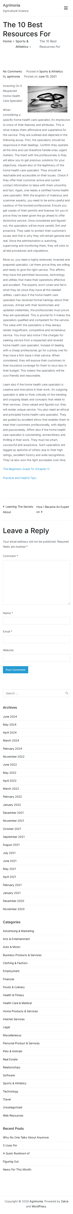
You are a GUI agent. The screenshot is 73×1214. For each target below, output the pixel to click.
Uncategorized (12, 1107)
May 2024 (9, 724)
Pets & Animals (12, 1051)
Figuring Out (11, 1161)
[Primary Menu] (66, 8)
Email (7, 631)
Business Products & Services (22, 955)
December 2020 (13, 900)
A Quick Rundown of (16, 1153)
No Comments (12, 71)
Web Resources (13, 1115)
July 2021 (9, 853)
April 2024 (10, 732)
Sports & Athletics (51, 71)
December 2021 (13, 812)
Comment (10, 556)
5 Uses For (10, 1145)
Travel (7, 1099)
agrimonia (13, 76)
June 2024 (10, 716)
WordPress (39, 1206)
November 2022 (14, 756)
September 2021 (14, 836)
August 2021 (11, 844)
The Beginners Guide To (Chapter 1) (26, 469)
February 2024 (12, 748)
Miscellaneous (12, 1035)
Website (8, 650)
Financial (8, 979)
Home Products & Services (20, 1011)
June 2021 (10, 860)
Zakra (64, 1201)
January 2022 (12, 804)
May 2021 (9, 868)
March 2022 (11, 788)
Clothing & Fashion (15, 963)
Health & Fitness (13, 995)
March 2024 (11, 740)
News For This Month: (17, 1169)
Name (8, 613)
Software (9, 1075)
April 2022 (10, 780)
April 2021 (9, 876)
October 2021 (12, 828)
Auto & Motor (11, 947)
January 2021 (12, 893)
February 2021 (12, 885)
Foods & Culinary (14, 987)
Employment (11, 971)
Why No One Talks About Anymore (26, 1137)
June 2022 (10, 764)
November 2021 (13, 820)
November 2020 (14, 909)
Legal (6, 1027)
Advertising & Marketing (18, 931)
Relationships (11, 1067)
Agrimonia (11, 5)
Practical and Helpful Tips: (20, 478)
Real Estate (10, 1059)
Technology (10, 1091)
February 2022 (12, 796)
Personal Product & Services (21, 1043)
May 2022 (9, 772)
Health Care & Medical (17, 1003)
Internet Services (14, 1019)
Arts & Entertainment (16, 939)
